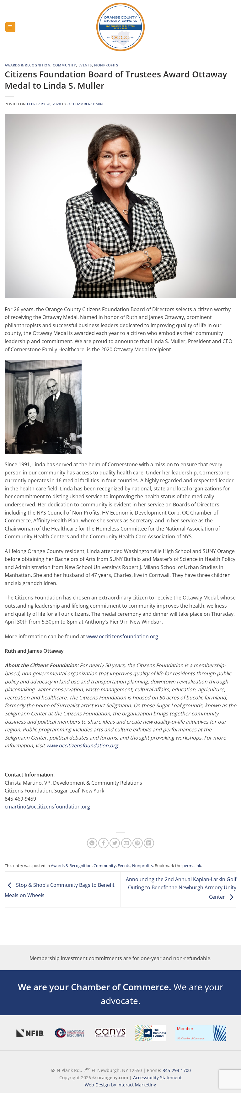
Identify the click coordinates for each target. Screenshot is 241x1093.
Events (85, 65)
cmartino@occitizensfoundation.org (47, 806)
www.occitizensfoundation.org (122, 636)
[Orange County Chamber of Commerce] (120, 27)
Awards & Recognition (28, 65)
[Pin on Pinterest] (137, 843)
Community (64, 65)
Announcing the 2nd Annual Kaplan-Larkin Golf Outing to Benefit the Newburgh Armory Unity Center (181, 888)
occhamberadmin (85, 104)
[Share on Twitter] (115, 843)
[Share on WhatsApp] (92, 843)
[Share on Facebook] (103, 843)
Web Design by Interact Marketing (120, 1085)
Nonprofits (106, 65)
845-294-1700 (177, 1070)
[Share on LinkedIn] (149, 843)
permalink (191, 865)
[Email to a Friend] (126, 843)
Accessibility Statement (157, 1077)
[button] (10, 27)
